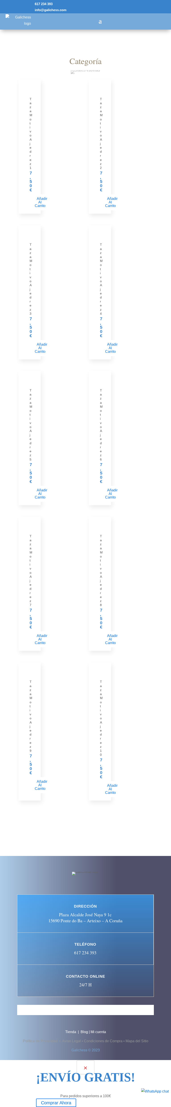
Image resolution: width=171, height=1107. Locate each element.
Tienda (71, 1032)
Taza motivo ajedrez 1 (31, 133)
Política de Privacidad (40, 1041)
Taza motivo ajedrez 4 (101, 279)
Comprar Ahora (56, 1102)
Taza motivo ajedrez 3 (31, 279)
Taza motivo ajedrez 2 (101, 133)
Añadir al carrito (41, 202)
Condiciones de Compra (103, 1041)
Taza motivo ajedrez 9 (31, 716)
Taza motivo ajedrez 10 (101, 718)
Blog (84, 1032)
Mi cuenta (98, 1032)
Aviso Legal (71, 1041)
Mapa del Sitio (137, 1041)
